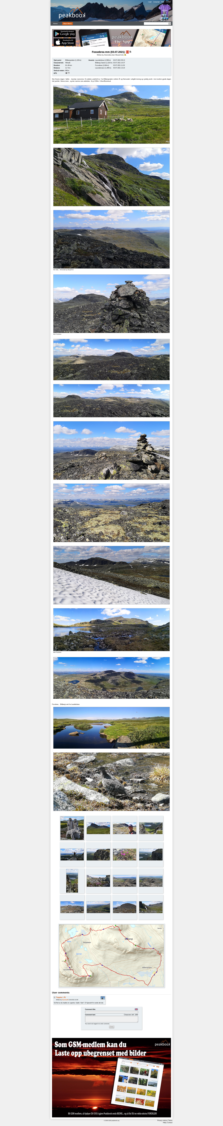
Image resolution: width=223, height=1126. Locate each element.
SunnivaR (65, 999)
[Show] (66, 73)
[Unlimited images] (111, 1077)
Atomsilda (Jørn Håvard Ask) (114, 55)
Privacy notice (162, 1120)
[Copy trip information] (130, 51)
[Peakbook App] (111, 38)
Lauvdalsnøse (100, 68)
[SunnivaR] (103, 999)
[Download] (68, 73)
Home (55, 23)
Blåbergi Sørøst (100, 63)
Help (162, 2)
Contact (168, 2)
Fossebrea (98, 65)
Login (150, 2)
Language (156, 2)
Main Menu (67, 23)
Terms (170, 1120)
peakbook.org (115, 1120)
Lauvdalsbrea (99, 60)
